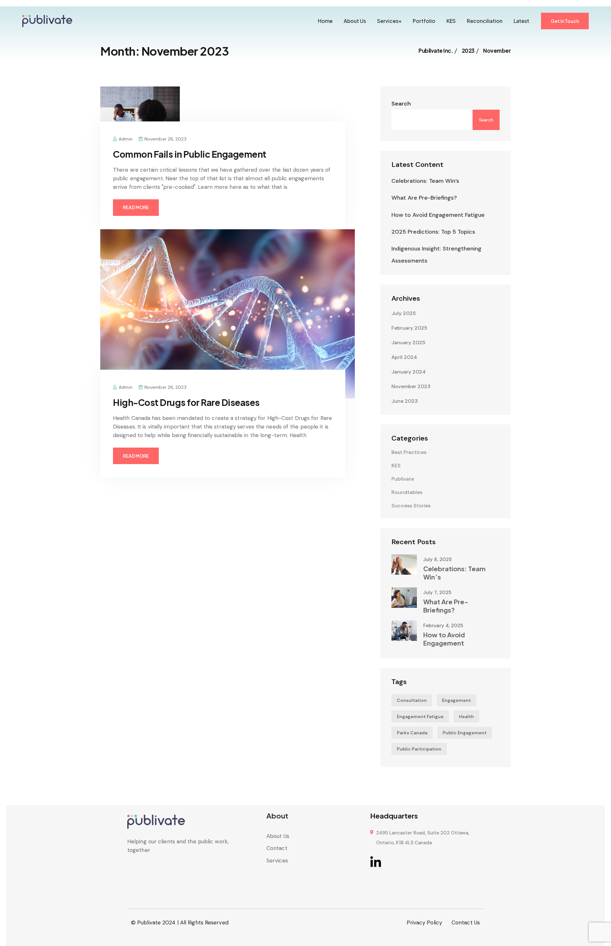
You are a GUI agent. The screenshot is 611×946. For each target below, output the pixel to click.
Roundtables (406, 492)
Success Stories (411, 505)
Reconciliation (484, 21)
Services (277, 860)
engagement (456, 700)
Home (325, 21)
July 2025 (403, 313)
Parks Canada (412, 733)
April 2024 (404, 357)
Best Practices (408, 452)
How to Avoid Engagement (444, 639)
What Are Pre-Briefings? (424, 198)
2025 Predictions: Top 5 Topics (433, 232)
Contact (276, 848)
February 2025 (409, 328)
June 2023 (404, 401)
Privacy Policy (424, 922)
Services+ (389, 21)
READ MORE (136, 207)
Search (401, 103)
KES (451, 21)
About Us (355, 21)
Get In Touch (565, 21)
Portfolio (424, 21)
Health (466, 716)
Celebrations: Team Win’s (425, 181)
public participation (419, 749)
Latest (521, 21)
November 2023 (411, 386)
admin (125, 139)
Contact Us (466, 922)
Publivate (402, 479)
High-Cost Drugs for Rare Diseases (186, 402)
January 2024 (408, 371)
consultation (412, 700)
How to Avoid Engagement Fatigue (438, 215)
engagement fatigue (420, 716)
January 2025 (408, 342)
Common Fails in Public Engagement (189, 154)
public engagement (465, 733)
